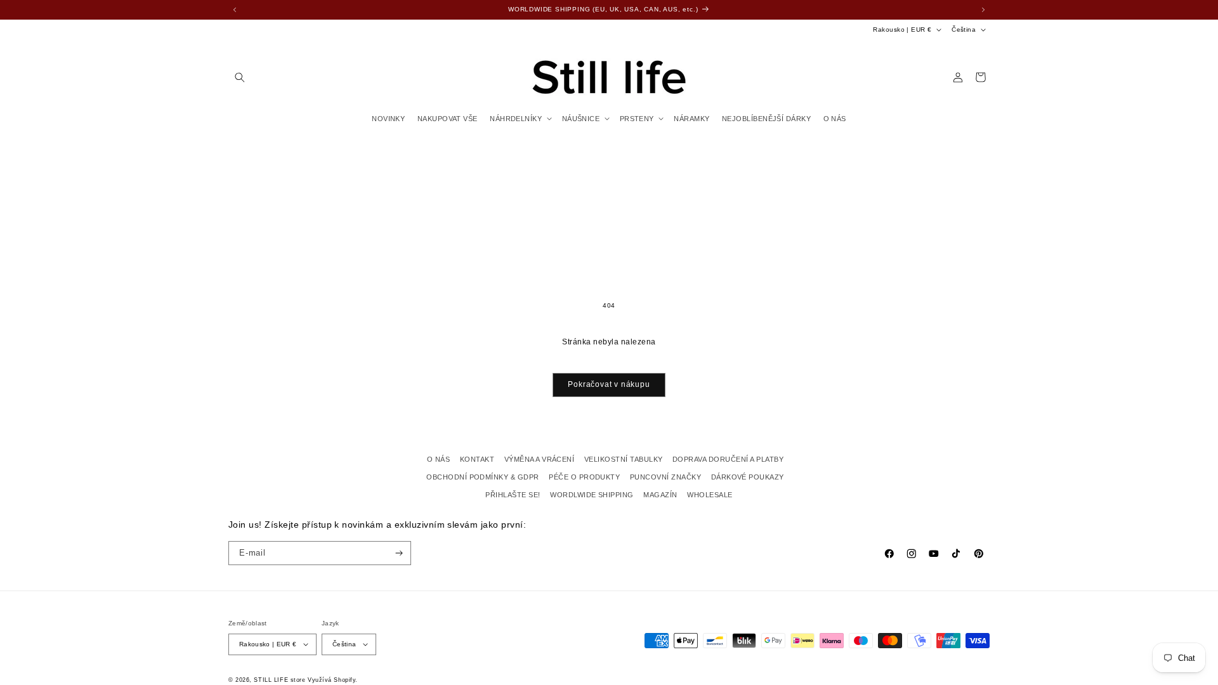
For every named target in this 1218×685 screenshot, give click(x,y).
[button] (239, 77)
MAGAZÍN (660, 495)
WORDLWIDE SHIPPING (592, 495)
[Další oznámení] (983, 9)
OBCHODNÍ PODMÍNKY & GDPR (482, 477)
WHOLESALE (709, 495)
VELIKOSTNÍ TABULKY (623, 459)
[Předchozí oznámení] (235, 9)
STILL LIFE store (279, 680)
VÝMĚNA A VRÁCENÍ (539, 459)
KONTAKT (477, 459)
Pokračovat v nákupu (609, 384)
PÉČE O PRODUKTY (584, 477)
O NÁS (438, 459)
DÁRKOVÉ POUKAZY (747, 477)
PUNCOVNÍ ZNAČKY (665, 477)
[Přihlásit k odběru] (399, 553)
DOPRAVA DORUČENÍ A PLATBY (727, 459)
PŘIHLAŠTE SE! (512, 495)
